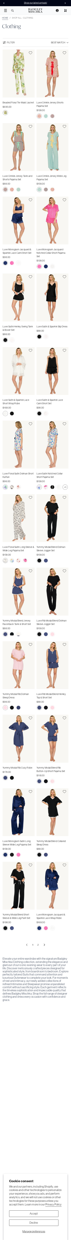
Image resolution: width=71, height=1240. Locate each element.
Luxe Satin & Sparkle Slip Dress (52, 326)
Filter (11, 42)
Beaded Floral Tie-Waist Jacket (18, 102)
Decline (33, 1222)
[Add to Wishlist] (30, 53)
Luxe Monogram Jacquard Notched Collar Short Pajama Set (51, 253)
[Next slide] (66, 3)
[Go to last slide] (4, 3)
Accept (34, 1213)
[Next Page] (44, 944)
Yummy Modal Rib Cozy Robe (17, 767)
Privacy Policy (53, 1204)
